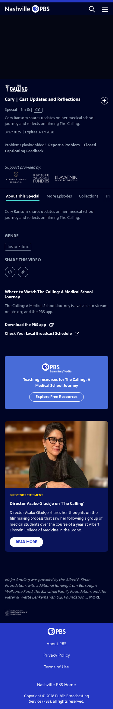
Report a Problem (64, 145)
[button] (91, 8)
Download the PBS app (26, 324)
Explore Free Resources (56, 396)
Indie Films (18, 246)
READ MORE (26, 542)
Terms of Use (56, 667)
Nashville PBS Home (56, 684)
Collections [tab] (88, 196)
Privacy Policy (56, 655)
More (94, 597)
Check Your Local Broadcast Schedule (39, 333)
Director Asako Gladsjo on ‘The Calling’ (47, 503)
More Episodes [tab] (59, 196)
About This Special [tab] (22, 196)
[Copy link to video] (23, 272)
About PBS (56, 643)
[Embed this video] (10, 272)
